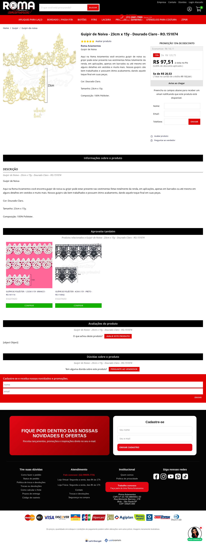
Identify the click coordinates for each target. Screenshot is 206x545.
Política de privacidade (127, 478)
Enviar (194, 121)
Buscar (93, 7)
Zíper (184, 19)
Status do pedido (31, 478)
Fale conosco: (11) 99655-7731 (79, 475)
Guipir (15, 28)
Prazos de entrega (31, 494)
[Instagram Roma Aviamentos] (163, 476)
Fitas (94, 19)
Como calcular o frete (31, 490)
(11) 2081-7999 (139, 17)
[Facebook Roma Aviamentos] (156, 476)
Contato (79, 490)
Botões (82, 19)
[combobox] (69, 7)
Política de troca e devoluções (31, 482)
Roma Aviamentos (91, 45)
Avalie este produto (118, 336)
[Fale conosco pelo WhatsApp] (194, 533)
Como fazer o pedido (31, 475)
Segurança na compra (79, 497)
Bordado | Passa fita (60, 19)
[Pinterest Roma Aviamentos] (178, 476)
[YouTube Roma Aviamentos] (171, 476)
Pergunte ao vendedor (124, 369)
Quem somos (127, 475)
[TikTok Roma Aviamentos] (185, 476)
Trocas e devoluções (79, 493)
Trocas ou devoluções (31, 486)
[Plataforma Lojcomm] (112, 540)
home (6, 28)
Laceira (106, 19)
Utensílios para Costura (161, 19)
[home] (19, 8)
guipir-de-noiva (29, 28)
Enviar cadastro (129, 447)
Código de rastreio (31, 497)
